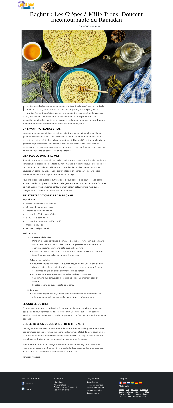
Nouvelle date (92, 382)
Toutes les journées (94, 385)
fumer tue (144, 389)
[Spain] (141, 384)
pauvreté (134, 389)
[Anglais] (125, 384)
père (131, 392)
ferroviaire (123, 394)
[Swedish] (133, 384)
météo (146, 392)
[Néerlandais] (129, 384)
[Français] (121, 384)
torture (143, 396)
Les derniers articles (63, 390)
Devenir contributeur (95, 387)
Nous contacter (93, 393)
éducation (123, 392)
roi (130, 394)
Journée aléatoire (94, 390)
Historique (58, 382)
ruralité (136, 396)
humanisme (138, 394)
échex (121, 389)
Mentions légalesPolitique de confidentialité (65, 386)
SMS (127, 389)
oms (129, 396)
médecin (138, 392)
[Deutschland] (137, 384)
